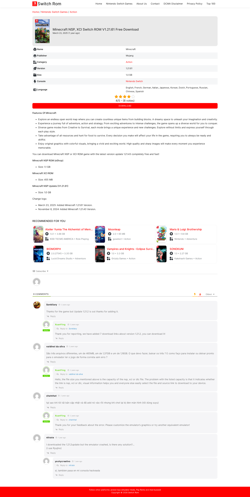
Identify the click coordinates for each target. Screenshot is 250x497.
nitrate (72, 465)
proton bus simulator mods (123, 490)
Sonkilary (73, 328)
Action (73, 11)
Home (98, 3)
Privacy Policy (194, 3)
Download (125, 106)
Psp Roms (140, 490)
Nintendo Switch (134, 81)
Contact (155, 3)
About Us (141, 3)
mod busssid (155, 490)
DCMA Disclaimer (173, 3)
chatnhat (73, 420)
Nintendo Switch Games (119, 3)
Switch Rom (133, 492)
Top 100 (210, 3)
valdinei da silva (76, 374)
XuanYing (60, 324)
